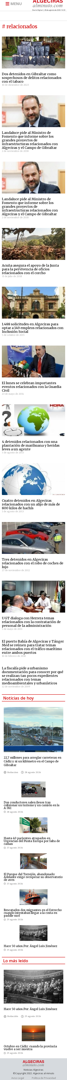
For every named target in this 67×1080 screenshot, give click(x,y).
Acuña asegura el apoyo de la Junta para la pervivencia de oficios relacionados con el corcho (30, 269)
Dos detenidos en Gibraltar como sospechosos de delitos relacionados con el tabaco (31, 78)
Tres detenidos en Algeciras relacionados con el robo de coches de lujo (32, 563)
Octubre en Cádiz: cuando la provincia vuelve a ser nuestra (30, 1048)
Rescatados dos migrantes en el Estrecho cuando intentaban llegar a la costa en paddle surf (33, 912)
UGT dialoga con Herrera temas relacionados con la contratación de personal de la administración (31, 622)
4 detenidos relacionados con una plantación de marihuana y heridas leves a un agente (31, 445)
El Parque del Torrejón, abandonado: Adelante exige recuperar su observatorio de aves (33, 877)
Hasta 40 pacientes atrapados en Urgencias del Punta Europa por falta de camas (32, 841)
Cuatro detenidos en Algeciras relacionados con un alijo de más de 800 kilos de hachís (31, 504)
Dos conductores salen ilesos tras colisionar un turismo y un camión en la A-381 (31, 805)
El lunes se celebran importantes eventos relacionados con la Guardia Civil (31, 387)
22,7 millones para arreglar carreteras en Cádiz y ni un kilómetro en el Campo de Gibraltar (32, 761)
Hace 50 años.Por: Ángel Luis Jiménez (30, 946)
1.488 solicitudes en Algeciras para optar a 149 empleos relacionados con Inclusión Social (32, 328)
